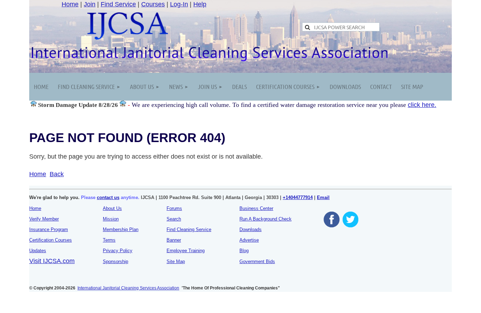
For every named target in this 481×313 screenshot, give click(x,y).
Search (174, 219)
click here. (422, 104)
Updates (37, 250)
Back (57, 174)
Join (89, 4)
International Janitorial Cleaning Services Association (128, 288)
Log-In (179, 4)
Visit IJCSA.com (52, 260)
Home (70, 4)
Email (323, 197)
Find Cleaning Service (189, 229)
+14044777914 (298, 197)
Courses (153, 4)
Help (199, 4)
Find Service (118, 4)
